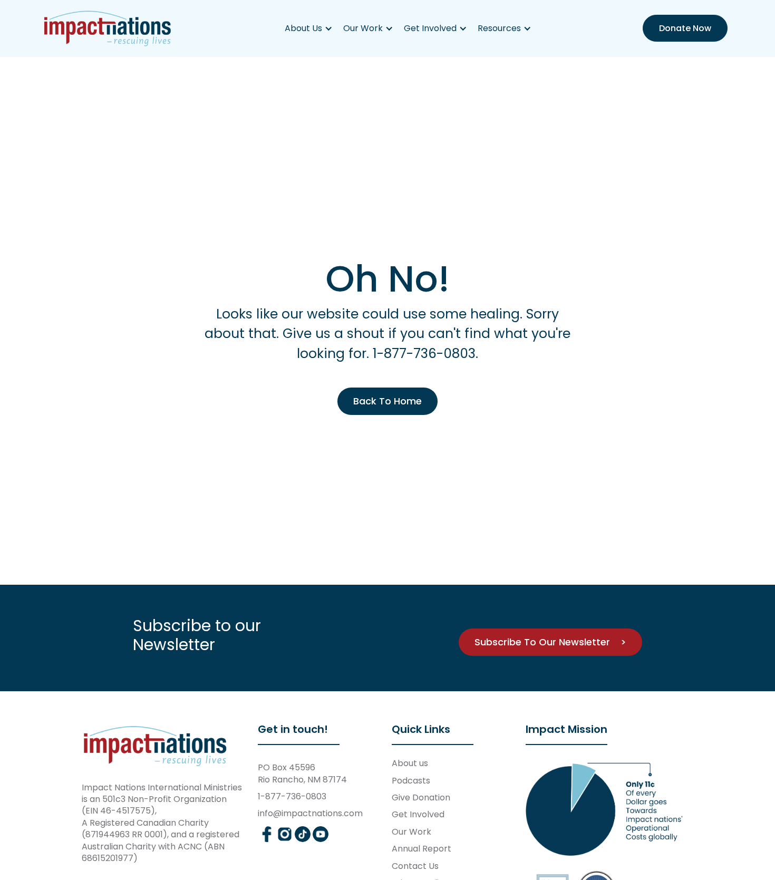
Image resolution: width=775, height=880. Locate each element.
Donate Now (685, 28)
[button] (309, 28)
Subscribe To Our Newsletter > (550, 642)
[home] (107, 28)
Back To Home (387, 401)
